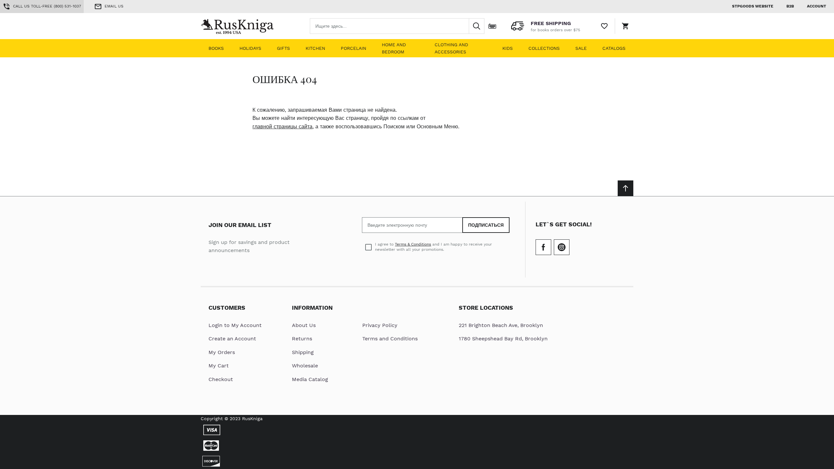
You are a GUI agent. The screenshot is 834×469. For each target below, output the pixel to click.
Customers (226, 307)
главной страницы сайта (282, 126)
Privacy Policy (379, 325)
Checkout (220, 379)
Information (312, 307)
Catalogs (614, 48)
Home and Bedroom (394, 48)
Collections (544, 48)
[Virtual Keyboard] (492, 26)
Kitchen (315, 48)
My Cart (218, 365)
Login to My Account (235, 325)
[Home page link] (242, 26)
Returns (302, 338)
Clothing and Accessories (451, 48)
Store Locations (486, 307)
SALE (581, 48)
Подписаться (486, 225)
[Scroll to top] (625, 188)
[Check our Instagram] (561, 247)
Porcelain (353, 48)
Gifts (283, 48)
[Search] (476, 26)
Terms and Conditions (390, 338)
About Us (304, 325)
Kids (507, 48)
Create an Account (232, 338)
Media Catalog (310, 379)
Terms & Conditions (413, 244)
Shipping (303, 352)
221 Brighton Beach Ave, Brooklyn (501, 325)
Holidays (250, 48)
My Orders (221, 352)
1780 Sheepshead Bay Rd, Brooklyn (503, 338)
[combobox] (397, 26)
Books (216, 48)
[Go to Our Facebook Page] (543, 247)
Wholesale (305, 365)
